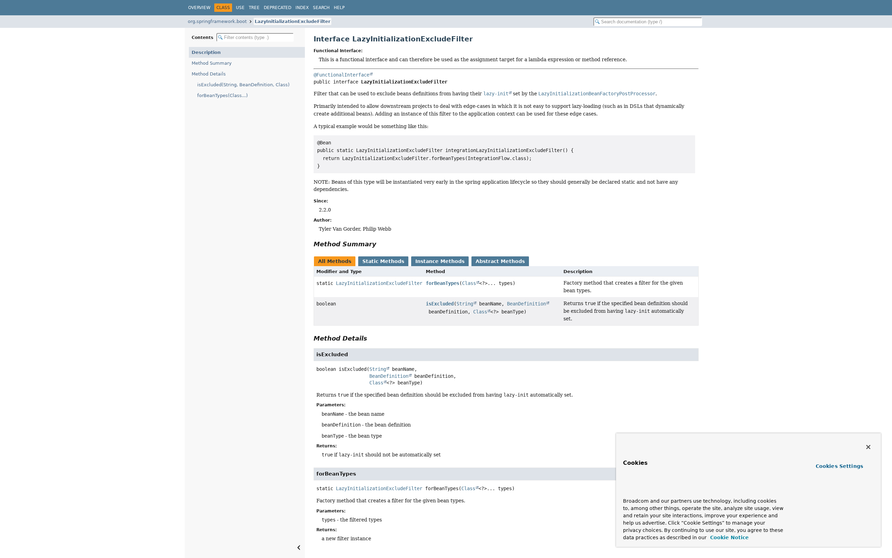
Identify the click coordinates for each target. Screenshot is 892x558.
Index (302, 7)
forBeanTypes (442, 283)
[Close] (868, 447)
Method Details (209, 74)
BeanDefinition (526, 303)
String (464, 303)
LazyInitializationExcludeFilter (292, 21)
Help (339, 7)
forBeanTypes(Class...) (222, 95)
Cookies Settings (839, 466)
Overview (199, 7)
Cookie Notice (728, 537)
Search (321, 7)
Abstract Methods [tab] (500, 261)
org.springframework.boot (217, 21)
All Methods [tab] (334, 261)
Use (240, 7)
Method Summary (212, 63)
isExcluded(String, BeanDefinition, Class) (243, 84)
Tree (254, 7)
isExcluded (440, 303)
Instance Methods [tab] (439, 261)
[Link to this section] (381, 244)
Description (206, 52)
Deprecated (277, 7)
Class (469, 283)
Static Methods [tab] (383, 261)
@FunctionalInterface (341, 75)
